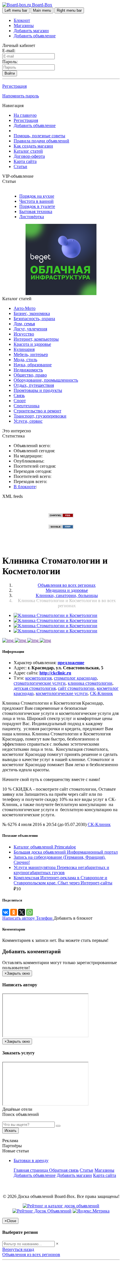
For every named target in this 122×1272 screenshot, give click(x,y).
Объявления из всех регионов (31, 1254)
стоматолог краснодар (75, 678)
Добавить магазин (31, 30)
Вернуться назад (18, 1249)
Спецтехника (26, 405)
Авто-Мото (24, 308)
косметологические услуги (62, 693)
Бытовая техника (35, 211)
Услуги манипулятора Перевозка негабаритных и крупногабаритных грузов (61, 870)
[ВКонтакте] (5, 912)
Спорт (20, 400)
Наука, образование (33, 364)
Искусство (24, 334)
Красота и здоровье (32, 344)
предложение (71, 662)
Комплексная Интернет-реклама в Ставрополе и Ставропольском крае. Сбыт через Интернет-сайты (63, 880)
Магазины (24, 25)
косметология (38, 678)
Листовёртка (31, 216)
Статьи (20, 166)
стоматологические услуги (40, 683)
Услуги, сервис (28, 421)
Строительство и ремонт (37, 410)
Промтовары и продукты (38, 390)
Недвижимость (28, 369)
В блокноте (25, 486)
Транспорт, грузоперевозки (40, 416)
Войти (10, 73)
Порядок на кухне (36, 196)
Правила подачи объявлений (41, 140)
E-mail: (8, 50)
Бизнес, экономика (32, 313)
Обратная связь (64, 1170)
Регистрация (14, 86)
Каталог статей (28, 151)
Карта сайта (25, 161)
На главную (25, 115)
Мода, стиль (25, 359)
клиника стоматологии (90, 683)
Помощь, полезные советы (39, 135)
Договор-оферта (29, 156)
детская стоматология (35, 688)
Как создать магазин (33, 146)
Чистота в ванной (36, 201)
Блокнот (22, 20)
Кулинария (24, 349)
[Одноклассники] (13, 912)
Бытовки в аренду (31, 1160)
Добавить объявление (35, 35)
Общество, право (30, 375)
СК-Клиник (101, 693)
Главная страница (31, 1170)
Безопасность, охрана (34, 318)
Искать (10, 1130)
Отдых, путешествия (34, 385)
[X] (21, 912)
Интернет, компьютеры (36, 339)
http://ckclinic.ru (55, 672)
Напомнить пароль (20, 95)
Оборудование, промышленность (46, 380)
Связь (19, 395)
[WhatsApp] (29, 912)
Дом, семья (24, 323)
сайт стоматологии (76, 688)
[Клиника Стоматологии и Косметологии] (55, 615)
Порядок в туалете (37, 206)
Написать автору (19, 918)
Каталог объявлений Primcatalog (45, 846)
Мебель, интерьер (31, 354)
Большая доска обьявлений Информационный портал (66, 852)
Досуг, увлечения (30, 328)
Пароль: (10, 61)
